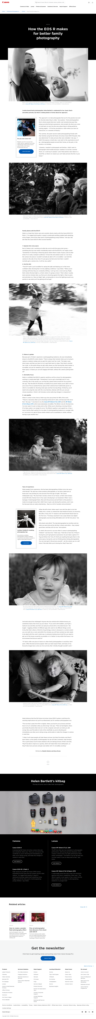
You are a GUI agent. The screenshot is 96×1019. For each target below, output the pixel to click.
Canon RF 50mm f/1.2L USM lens (64, 473)
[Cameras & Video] (29, 6)
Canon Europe (6, 1011)
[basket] (92, 2)
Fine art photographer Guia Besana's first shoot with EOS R (37, 930)
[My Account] (89, 2)
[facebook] (82, 1012)
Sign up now (48, 958)
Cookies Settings (6, 1008)
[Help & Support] (68, 6)
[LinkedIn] (85, 1012)
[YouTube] (92, 1012)
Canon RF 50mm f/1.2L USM (52, 402)
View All (82, 907)
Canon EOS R (17, 847)
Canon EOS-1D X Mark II (21, 869)
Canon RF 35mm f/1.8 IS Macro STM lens (35, 104)
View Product (17, 861)
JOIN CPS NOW (26, 151)
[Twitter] (89, 1012)
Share (48, 764)
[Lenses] (34, 6)
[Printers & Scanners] (46, 6)
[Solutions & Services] (58, 6)
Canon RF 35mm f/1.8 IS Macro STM (64, 871)
